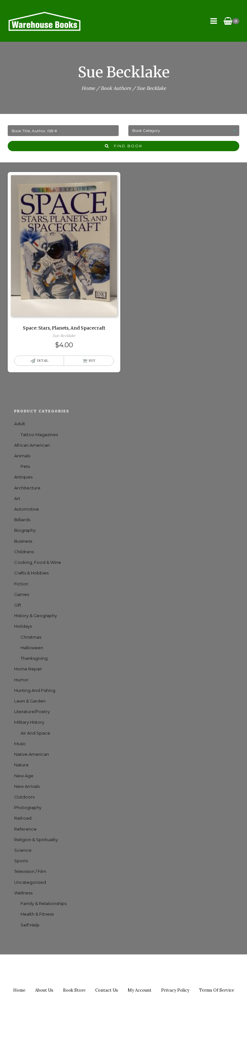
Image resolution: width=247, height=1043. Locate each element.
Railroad (23, 818)
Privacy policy (175, 990)
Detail (42, 360)
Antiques (23, 476)
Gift (17, 605)
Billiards (22, 519)
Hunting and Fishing (34, 690)
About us (44, 990)
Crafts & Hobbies (31, 572)
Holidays (23, 626)
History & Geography (35, 615)
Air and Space (35, 733)
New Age (23, 775)
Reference (25, 829)
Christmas (31, 637)
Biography (25, 530)
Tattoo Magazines (39, 434)
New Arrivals (27, 786)
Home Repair (28, 668)
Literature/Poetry (32, 711)
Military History (29, 722)
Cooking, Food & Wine (37, 562)
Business (23, 541)
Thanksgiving (34, 658)
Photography (27, 807)
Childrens (24, 551)
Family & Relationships (44, 903)
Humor (21, 679)
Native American (31, 754)
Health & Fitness (37, 914)
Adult (19, 423)
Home (88, 88)
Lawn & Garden (30, 700)
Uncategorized (30, 882)
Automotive (26, 509)
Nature (21, 764)
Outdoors (24, 796)
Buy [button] (92, 360)
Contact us (106, 990)
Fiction (21, 583)
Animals (22, 455)
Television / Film (30, 871)
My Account (139, 990)
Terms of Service (216, 990)
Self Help (30, 924)
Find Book (125, 145)
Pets (25, 466)
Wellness (23, 892)
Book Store (74, 990)
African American (32, 445)
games (21, 594)
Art (17, 498)
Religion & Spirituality (36, 839)
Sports (21, 860)
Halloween (32, 647)
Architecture (27, 487)
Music (20, 743)
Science (23, 850)
